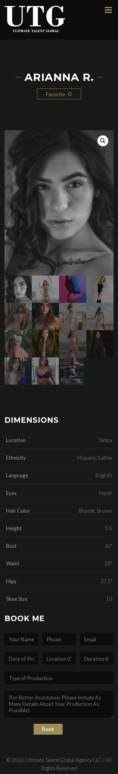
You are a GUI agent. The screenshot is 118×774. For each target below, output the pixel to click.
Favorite (56, 94)
